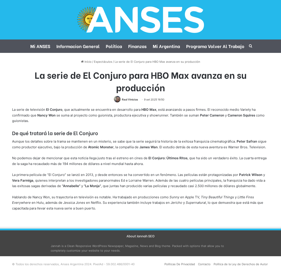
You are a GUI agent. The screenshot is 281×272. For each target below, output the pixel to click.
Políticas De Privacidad (179, 264)
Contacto (204, 264)
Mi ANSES (40, 46)
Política (114, 46)
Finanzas (137, 46)
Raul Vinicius (130, 99)
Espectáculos (103, 61)
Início (88, 61)
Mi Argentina (166, 46)
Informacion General (78, 46)
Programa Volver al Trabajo (215, 46)
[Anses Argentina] (140, 20)
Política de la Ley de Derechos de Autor (241, 264)
